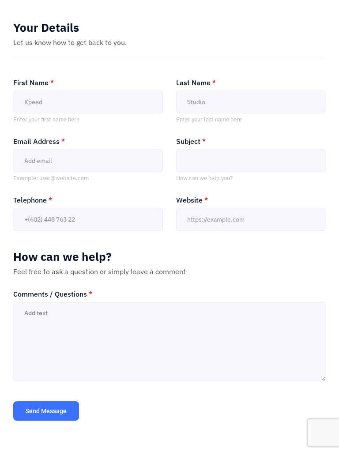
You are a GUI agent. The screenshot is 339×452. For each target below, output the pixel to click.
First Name (33, 82)
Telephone (32, 200)
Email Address (39, 141)
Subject (191, 141)
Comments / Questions (52, 294)
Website (192, 200)
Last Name (196, 82)
